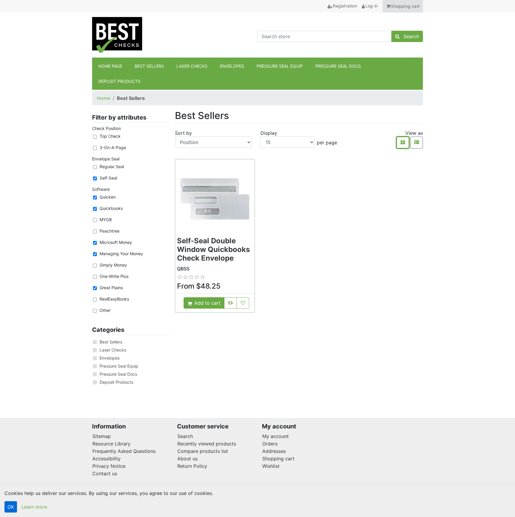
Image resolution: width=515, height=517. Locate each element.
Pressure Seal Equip (119, 366)
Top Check (110, 136)
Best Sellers (111, 341)
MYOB (106, 219)
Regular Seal (112, 166)
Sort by (183, 133)
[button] (403, 6)
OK (10, 507)
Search (185, 436)
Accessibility (106, 459)
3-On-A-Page (113, 147)
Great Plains (111, 287)
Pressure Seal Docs (118, 374)
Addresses (274, 451)
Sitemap (101, 436)
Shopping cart (278, 459)
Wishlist (271, 466)
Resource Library (111, 444)
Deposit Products (116, 382)
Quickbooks (111, 208)
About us (187, 459)
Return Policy (192, 466)
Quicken (108, 196)
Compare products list (202, 451)
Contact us (104, 473)
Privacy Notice (108, 466)
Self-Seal (108, 177)
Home (103, 98)
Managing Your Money (121, 253)
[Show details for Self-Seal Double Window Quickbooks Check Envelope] (215, 199)
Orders (269, 444)
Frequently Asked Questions (124, 451)
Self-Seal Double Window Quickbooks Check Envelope (213, 249)
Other (105, 310)
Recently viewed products (206, 444)
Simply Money (113, 264)
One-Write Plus (114, 276)
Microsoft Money (116, 242)
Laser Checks (113, 349)
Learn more (34, 507)
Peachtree (110, 230)
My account (275, 436)
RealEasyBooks (114, 298)
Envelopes (110, 357)
